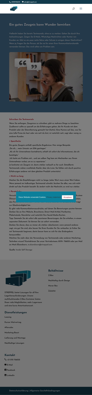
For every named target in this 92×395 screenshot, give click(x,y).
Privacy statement (53, 197)
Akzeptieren (67, 197)
